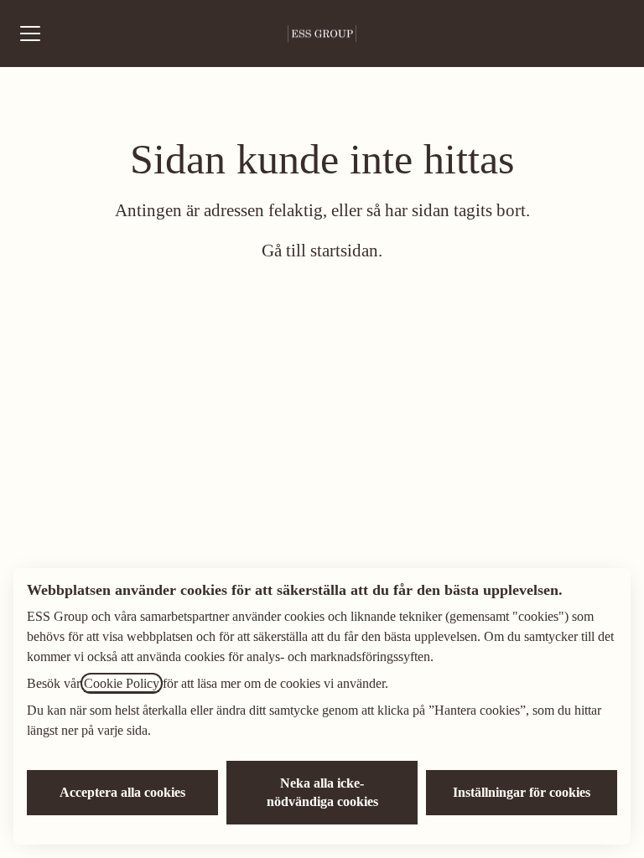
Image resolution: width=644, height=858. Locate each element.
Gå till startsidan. (322, 250)
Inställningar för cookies (521, 792)
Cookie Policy (121, 683)
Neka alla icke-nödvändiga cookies (322, 792)
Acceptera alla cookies (122, 792)
